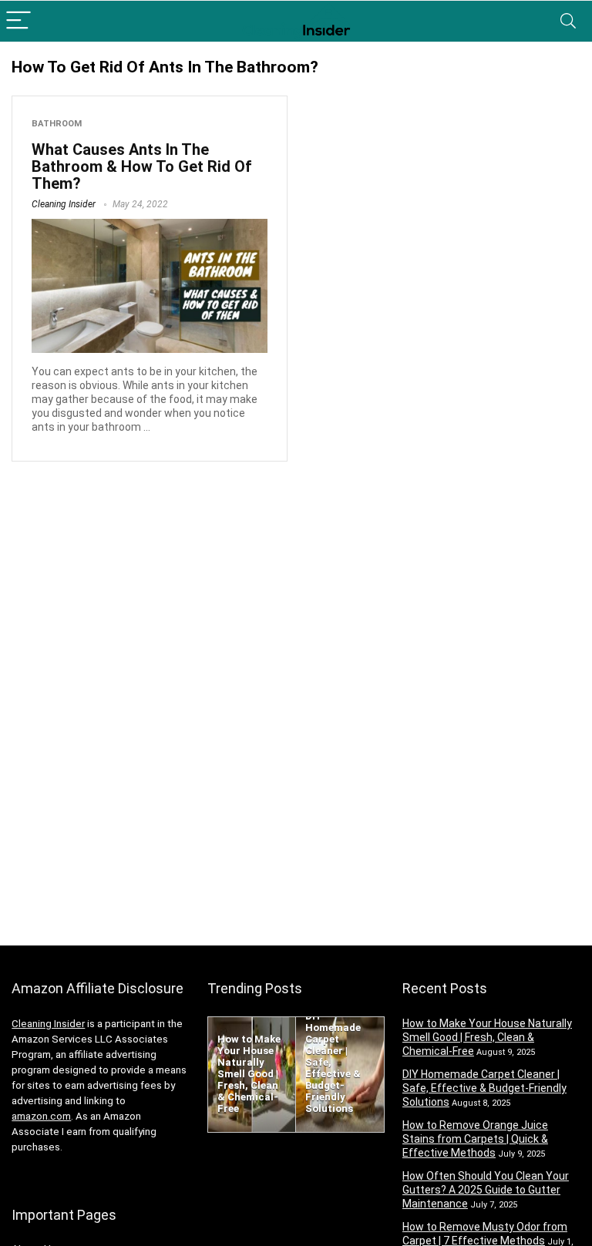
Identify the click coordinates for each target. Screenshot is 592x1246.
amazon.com (41, 1116)
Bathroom (57, 124)
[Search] (568, 21)
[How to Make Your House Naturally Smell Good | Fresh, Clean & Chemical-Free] (252, 1024)
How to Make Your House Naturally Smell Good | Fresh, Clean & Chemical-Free (487, 1037)
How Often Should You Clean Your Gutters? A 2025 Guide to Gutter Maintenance (485, 1190)
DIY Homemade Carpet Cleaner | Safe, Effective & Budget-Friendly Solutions (484, 1088)
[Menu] (18, 21)
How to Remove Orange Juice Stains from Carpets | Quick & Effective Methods (475, 1139)
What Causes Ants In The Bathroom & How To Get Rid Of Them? (142, 166)
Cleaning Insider (64, 204)
